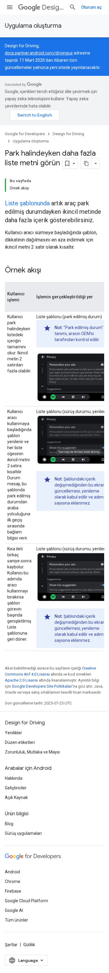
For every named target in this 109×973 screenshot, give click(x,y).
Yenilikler (13, 732)
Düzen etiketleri (20, 742)
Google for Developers (25, 134)
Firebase (13, 891)
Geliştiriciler (16, 787)
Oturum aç (91, 7)
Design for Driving (53, 7)
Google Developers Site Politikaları (42, 686)
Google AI (14, 910)
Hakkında (13, 778)
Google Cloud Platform (26, 900)
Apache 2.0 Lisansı (21, 680)
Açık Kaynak (16, 797)
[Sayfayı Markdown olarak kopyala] (86, 163)
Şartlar (11, 944)
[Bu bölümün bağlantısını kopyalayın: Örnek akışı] (47, 270)
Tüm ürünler (16, 920)
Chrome (12, 881)
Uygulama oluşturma (33, 26)
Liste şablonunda (27, 203)
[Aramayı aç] (72, 7)
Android (12, 871)
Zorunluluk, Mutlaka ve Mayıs (32, 752)
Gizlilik (29, 944)
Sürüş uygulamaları (23, 833)
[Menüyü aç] (10, 7)
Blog (9, 823)
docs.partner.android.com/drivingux (39, 53)
